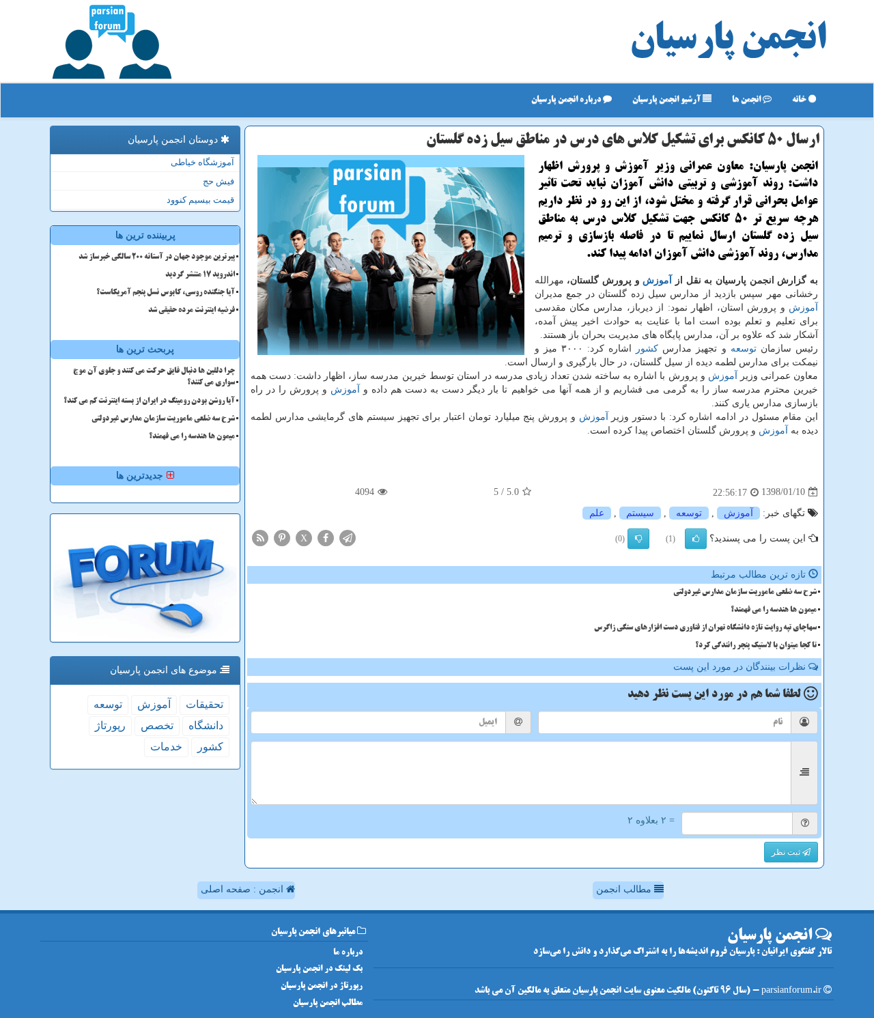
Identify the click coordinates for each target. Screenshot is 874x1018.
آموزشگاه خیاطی (202, 162)
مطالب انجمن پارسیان (328, 1003)
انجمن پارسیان (728, 41)
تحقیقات (204, 704)
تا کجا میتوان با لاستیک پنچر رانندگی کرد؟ (756, 646)
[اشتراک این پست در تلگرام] (347, 537)
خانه (800, 100)
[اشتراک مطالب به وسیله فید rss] (260, 537)
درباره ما (348, 952)
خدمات (166, 746)
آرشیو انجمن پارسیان (667, 100)
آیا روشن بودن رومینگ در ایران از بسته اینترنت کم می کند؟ (149, 401)
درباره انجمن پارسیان (567, 100)
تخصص (157, 725)
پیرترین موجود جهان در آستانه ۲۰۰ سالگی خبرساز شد (157, 257)
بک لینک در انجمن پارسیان (319, 969)
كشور (647, 348)
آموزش (657, 280)
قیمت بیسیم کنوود (200, 200)
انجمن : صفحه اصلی (243, 889)
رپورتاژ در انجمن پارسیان (322, 986)
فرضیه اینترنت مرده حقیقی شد (191, 311)
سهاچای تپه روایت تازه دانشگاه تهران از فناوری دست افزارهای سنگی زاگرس (705, 628)
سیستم (640, 513)
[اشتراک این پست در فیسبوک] (325, 537)
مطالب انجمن (625, 889)
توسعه (744, 348)
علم (596, 513)
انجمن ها (747, 100)
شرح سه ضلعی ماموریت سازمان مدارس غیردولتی (745, 593)
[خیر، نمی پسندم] (638, 538)
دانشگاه (205, 725)
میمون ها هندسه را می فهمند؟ (774, 610)
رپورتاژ (110, 725)
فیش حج (218, 181)
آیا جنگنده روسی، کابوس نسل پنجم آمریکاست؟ (165, 293)
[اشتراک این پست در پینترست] (282, 537)
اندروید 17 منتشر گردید (200, 275)
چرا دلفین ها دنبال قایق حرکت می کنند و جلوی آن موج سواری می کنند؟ (154, 377)
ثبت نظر (787, 852)
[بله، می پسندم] (696, 538)
